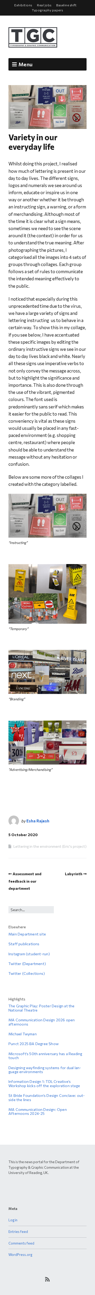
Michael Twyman (22, 1034)
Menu (25, 64)
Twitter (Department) (27, 963)
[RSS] (47, 1279)
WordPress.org (20, 1254)
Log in (12, 1220)
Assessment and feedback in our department (24, 881)
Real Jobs (44, 5)
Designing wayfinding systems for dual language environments (44, 1069)
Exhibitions (23, 5)
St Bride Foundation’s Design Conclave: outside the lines (46, 1097)
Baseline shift (66, 5)
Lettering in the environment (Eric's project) (50, 846)
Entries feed (18, 1231)
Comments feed (21, 1243)
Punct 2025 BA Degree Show (33, 1043)
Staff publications (24, 944)
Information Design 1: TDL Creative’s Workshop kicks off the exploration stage (44, 1083)
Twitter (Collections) (26, 973)
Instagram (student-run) (29, 954)
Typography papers (47, 10)
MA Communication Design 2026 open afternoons (41, 1022)
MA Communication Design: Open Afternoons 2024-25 (37, 1111)
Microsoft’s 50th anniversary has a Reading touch (45, 1055)
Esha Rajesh (37, 820)
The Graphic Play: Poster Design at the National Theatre (41, 1008)
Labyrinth (73, 874)
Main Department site (27, 934)
